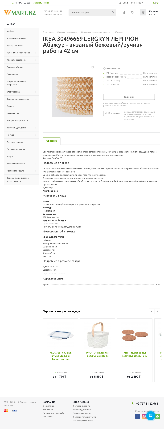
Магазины (48, 409)
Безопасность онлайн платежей (53, 414)
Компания (49, 402)
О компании (48, 406)
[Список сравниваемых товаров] (125, 13)
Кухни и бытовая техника (19, 53)
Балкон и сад (13, 113)
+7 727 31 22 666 (22, 3)
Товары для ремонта (17, 120)
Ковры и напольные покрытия (16, 83)
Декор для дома (15, 45)
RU (157, 3)
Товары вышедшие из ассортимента (18, 179)
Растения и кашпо (15, 171)
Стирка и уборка (15, 67)
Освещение (12, 74)
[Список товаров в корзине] (149, 14)
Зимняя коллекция (16, 163)
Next (157, 311)
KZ (154, 3)
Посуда (10, 135)
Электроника (13, 92)
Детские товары (15, 142)
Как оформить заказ (83, 420)
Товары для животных (18, 99)
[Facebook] (137, 416)
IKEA (12, 24)
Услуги (10, 156)
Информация (81, 402)
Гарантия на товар (82, 413)
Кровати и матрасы (16, 60)
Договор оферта (81, 406)
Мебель (10, 31)
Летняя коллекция (16, 149)
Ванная (10, 106)
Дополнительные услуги (84, 417)
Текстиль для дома (16, 128)
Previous (152, 311)
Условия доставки (82, 409)
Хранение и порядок (17, 38)
